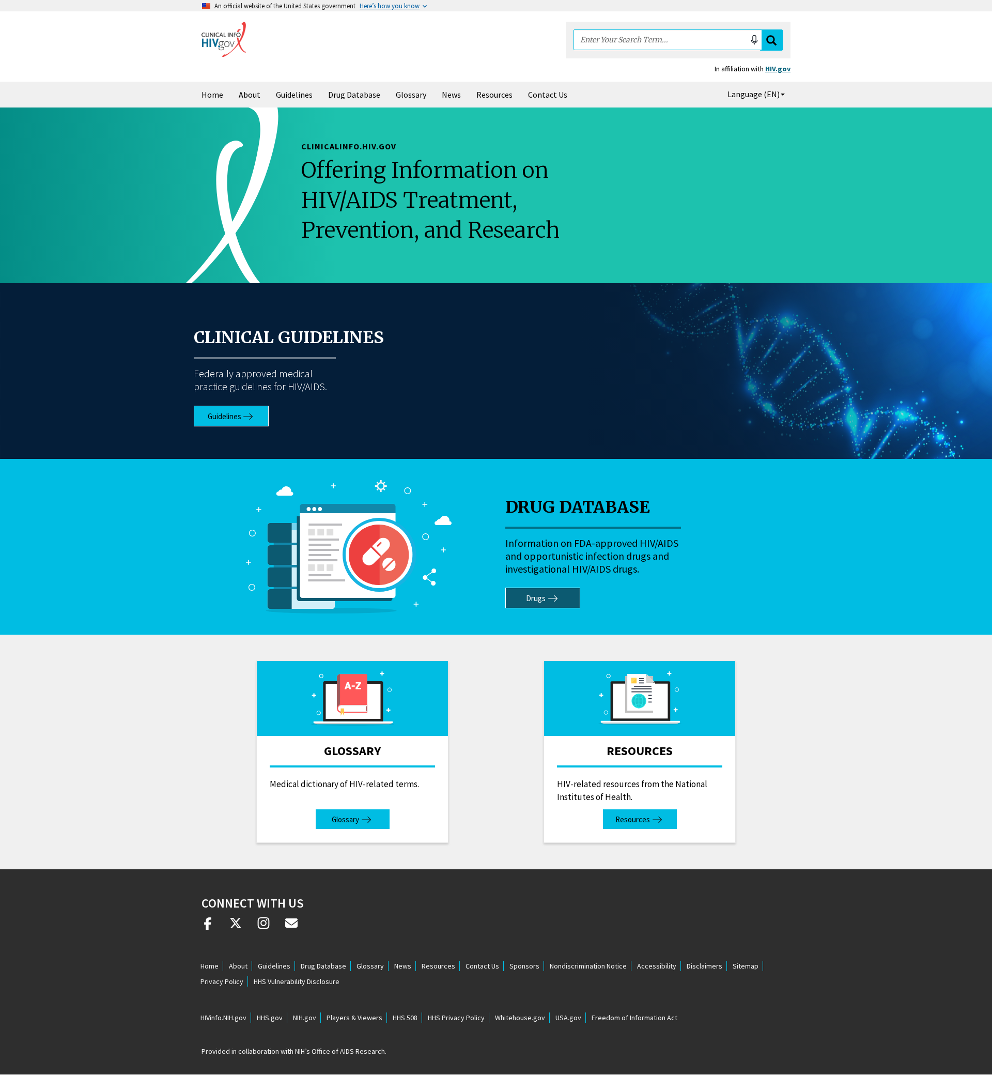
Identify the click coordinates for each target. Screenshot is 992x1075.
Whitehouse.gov (520, 1017)
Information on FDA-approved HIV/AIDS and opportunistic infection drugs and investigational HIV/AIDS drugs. (591, 555)
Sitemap (745, 966)
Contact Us (547, 94)
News (451, 94)
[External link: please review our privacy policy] (208, 927)
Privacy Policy (221, 981)
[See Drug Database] (349, 546)
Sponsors (524, 966)
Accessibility (656, 966)
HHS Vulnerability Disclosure (296, 981)
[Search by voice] (754, 39)
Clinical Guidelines (289, 337)
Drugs (536, 598)
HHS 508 (405, 1017)
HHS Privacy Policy (456, 1017)
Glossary (411, 94)
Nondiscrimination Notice (588, 966)
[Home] (224, 39)
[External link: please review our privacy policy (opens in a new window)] (235, 927)
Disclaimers (704, 966)
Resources (494, 94)
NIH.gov (304, 1017)
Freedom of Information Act (634, 1017)
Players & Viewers (354, 1017)
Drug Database (354, 94)
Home (212, 94)
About (249, 94)
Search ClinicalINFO (771, 40)
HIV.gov (778, 68)
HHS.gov (270, 1017)
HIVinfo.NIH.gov (223, 1017)
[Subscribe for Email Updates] (291, 927)
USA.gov (568, 1017)
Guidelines (294, 94)
